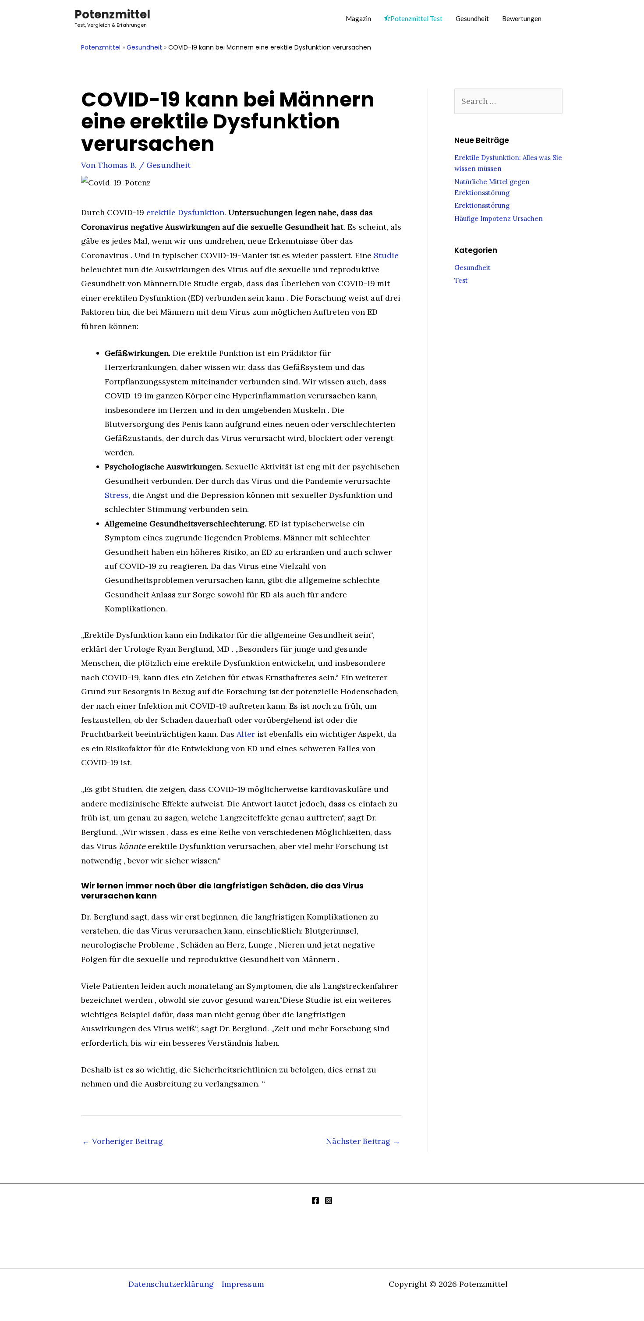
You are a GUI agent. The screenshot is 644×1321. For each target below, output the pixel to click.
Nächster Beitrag (363, 1141)
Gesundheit (472, 18)
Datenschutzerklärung (171, 1284)
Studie (386, 255)
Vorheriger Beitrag (122, 1141)
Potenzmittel (112, 14)
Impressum (243, 1284)
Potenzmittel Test (416, 18)
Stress (116, 495)
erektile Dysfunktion (185, 212)
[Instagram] (329, 1200)
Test (461, 280)
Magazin (358, 18)
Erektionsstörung (482, 205)
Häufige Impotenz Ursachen (498, 218)
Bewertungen (521, 18)
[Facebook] (315, 1200)
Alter (246, 734)
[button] (560, 18)
